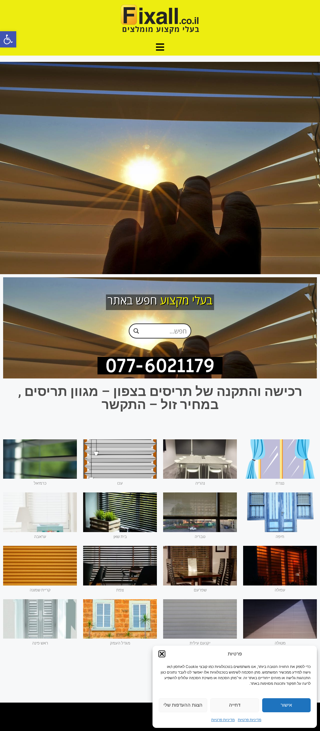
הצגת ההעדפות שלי (182, 705)
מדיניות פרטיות (249, 719)
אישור (286, 705)
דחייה (234, 705)
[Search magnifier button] (136, 331)
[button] (8, 39)
